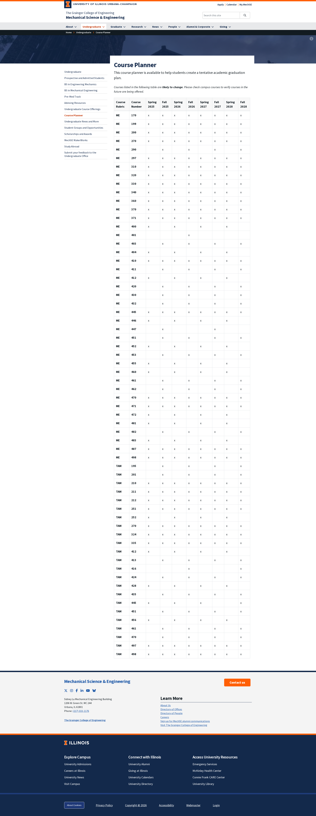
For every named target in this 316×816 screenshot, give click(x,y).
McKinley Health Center (207, 771)
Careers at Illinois (74, 771)
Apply (220, 4)
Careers (164, 717)
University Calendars (141, 777)
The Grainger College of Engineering (90, 13)
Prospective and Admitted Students (84, 77)
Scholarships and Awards (78, 134)
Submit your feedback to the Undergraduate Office (80, 154)
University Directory (140, 784)
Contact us (237, 682)
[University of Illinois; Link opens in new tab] (76, 743)
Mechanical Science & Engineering (97, 681)
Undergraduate (72, 71)
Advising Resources (75, 102)
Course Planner (73, 115)
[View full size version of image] (311, 39)
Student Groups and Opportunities (83, 127)
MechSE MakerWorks (76, 140)
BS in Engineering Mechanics (80, 84)
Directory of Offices (171, 709)
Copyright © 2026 (136, 805)
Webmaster (193, 805)
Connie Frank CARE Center (209, 777)
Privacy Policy (104, 805)
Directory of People (171, 713)
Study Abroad (71, 146)
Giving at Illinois (138, 771)
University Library (203, 784)
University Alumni (139, 764)
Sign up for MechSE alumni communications (185, 721)
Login (216, 805)
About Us (165, 705)
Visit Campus (72, 784)
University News (74, 777)
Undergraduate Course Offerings (82, 109)
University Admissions (77, 764)
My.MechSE (245, 4)
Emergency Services (205, 764)
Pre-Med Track (72, 96)
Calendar (231, 4)
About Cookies (74, 805)
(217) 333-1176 (81, 711)
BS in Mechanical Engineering (80, 90)
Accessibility (166, 805)
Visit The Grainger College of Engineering (183, 725)
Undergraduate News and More (81, 121)
